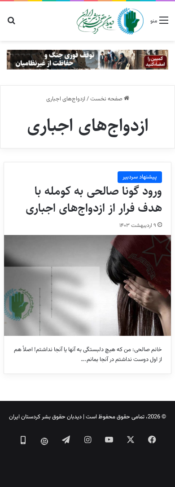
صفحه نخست (107, 99)
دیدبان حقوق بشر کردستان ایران (45, 417)
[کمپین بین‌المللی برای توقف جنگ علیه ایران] (87, 60)
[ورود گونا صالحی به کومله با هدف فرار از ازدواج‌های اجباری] (87, 285)
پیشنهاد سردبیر (139, 177)
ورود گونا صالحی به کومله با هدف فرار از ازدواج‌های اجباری (94, 199)
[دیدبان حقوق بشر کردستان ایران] (110, 21)
